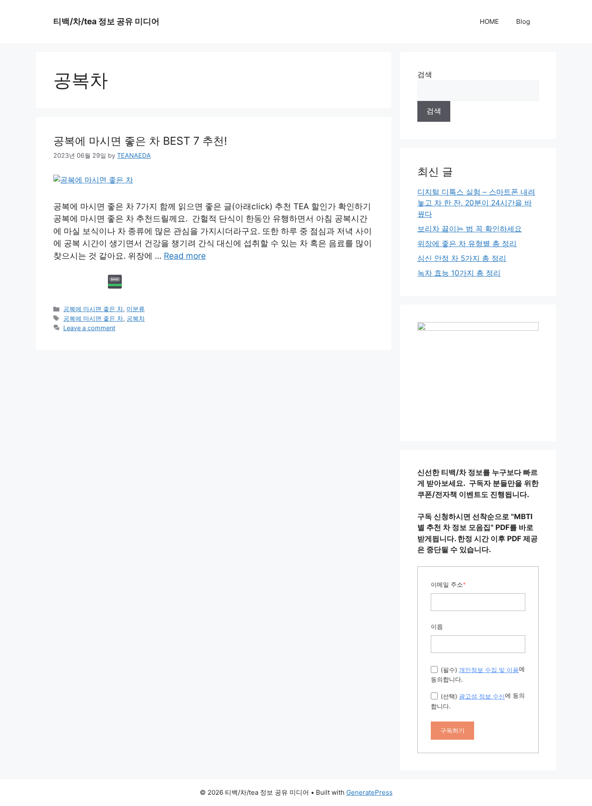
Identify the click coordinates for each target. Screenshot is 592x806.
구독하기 (452, 730)
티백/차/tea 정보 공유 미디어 (106, 21)
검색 (424, 74)
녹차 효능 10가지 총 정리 (459, 273)
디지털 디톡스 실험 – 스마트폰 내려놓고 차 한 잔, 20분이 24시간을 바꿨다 (476, 203)
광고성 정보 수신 (482, 696)
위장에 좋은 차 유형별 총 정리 (467, 243)
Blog (523, 21)
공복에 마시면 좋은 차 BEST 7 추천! (140, 140)
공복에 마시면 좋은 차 (93, 308)
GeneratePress (369, 792)
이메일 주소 (448, 584)
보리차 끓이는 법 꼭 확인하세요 (469, 228)
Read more (185, 256)
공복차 (136, 318)
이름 (437, 626)
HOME (489, 21)
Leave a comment (89, 328)
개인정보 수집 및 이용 (489, 669)
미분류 (136, 308)
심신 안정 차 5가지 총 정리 (461, 258)
